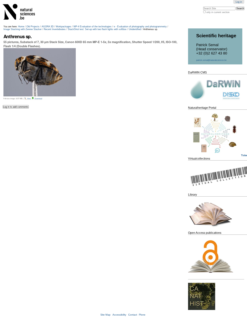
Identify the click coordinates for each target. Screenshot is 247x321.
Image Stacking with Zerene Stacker (22, 29)
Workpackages (63, 26)
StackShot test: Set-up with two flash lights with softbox (97, 29)
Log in (239, 2)
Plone (142, 314)
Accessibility (119, 314)
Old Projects (32, 26)
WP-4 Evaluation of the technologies (92, 26)
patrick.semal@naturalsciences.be (211, 60)
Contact (132, 314)
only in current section (217, 12)
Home (21, 26)
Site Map (105, 314)
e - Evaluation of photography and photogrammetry (140, 26)
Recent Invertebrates (55, 29)
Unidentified (135, 29)
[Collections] (21, 12)
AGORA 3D (48, 26)
